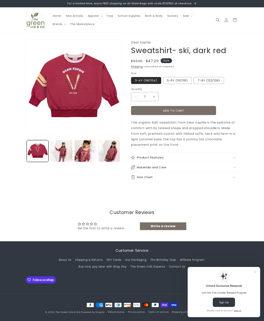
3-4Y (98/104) (146, 80)
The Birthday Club (163, 260)
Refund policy (116, 311)
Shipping (137, 66)
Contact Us (177, 266)
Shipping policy (181, 311)
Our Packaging (135, 260)
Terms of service (158, 311)
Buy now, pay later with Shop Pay (102, 266)
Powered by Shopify (93, 312)
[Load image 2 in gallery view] (61, 151)
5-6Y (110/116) (177, 80)
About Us (65, 260)
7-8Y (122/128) (209, 80)
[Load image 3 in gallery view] (85, 151)
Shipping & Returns (89, 260)
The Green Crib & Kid (67, 312)
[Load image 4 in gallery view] (109, 151)
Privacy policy (136, 311)
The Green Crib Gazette (147, 266)
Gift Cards (113, 260)
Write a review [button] (163, 226)
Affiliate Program (192, 260)
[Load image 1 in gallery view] (38, 151)
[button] (94, 16)
